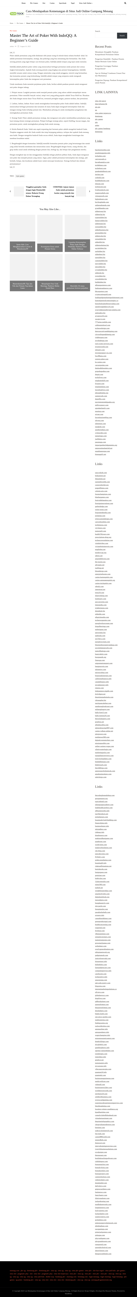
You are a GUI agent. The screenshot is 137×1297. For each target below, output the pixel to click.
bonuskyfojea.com (101, 1168)
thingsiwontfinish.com (103, 1254)
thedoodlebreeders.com (103, 368)
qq (96, 110)
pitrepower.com (100, 734)
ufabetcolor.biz (100, 236)
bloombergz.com (101, 571)
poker (97, 125)
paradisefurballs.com (102, 912)
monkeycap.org (100, 553)
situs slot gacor (100, 101)
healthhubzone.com (102, 181)
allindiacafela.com (101, 725)
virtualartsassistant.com (103, 1118)
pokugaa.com (100, 1235)
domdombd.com (101, 1183)
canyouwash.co (100, 159)
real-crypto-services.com (104, 344)
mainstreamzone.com (103, 940)
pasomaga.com (100, 442)
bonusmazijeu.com (102, 1164)
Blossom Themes (110, 1291)
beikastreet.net (100, 476)
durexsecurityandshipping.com (106, 331)
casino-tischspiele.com (103, 583)
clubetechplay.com (102, 1180)
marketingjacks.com (102, 752)
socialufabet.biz (101, 248)
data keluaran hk (101, 104)
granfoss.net (99, 722)
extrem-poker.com (101, 359)
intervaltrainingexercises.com (105, 1146)
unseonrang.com (101, 980)
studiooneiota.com (101, 1020)
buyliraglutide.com (102, 202)
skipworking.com (101, 596)
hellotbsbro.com (101, 965)
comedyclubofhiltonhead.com (106, 1115)
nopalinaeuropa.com (102, 451)
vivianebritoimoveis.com (104, 546)
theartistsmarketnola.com (104, 697)
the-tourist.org (100, 562)
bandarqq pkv (60, 1277)
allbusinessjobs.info (102, 811)
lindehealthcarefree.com (104, 808)
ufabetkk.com (100, 614)
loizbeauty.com (100, 599)
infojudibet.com (101, 829)
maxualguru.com (101, 900)
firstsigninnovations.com (104, 503)
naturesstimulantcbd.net (103, 448)
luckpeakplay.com (101, 1214)
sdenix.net (98, 556)
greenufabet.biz (100, 233)
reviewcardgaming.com (103, 1100)
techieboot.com (100, 168)
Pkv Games (34, 3)
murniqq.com (71, 1277)
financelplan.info (101, 823)
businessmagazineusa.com (104, 1078)
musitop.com (100, 411)
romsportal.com (101, 1244)
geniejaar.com (100, 875)
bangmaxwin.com (101, 666)
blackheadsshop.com (102, 1106)
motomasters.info (101, 1063)
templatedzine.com (102, 387)
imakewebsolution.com (103, 848)
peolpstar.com (100, 516)
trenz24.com (99, 593)
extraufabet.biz (100, 239)
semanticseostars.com (103, 937)
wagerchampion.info (102, 1035)
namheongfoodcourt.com (104, 706)
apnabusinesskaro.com (103, 774)
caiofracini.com (100, 974)
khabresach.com (101, 765)
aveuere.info (99, 915)
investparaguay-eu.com (103, 353)
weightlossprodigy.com (103, 891)
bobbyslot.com (100, 878)
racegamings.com (101, 1229)
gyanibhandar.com (101, 208)
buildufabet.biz (100, 282)
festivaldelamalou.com (103, 500)
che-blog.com (100, 851)
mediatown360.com (102, 737)
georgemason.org (101, 798)
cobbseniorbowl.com (102, 325)
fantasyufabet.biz (101, 221)
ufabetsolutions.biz (102, 245)
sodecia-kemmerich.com (104, 1131)
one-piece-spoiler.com (103, 1017)
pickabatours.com (101, 817)
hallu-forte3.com (101, 712)
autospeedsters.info (102, 1032)
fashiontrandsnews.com (103, 288)
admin (12, 46)
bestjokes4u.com (101, 869)
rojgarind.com (100, 928)
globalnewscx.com (102, 995)
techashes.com (100, 156)
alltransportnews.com (103, 285)
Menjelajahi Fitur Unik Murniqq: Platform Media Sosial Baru (50, 286)
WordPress (68, 1293)
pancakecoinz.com (102, 854)
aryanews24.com (101, 316)
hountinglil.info (100, 863)
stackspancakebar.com (103, 703)
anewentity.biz (100, 633)
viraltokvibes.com (101, 543)
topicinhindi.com (101, 801)
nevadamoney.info (101, 685)
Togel (73, 3)
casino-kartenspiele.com (104, 577)
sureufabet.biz (100, 257)
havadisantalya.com (102, 162)
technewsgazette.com (103, 620)
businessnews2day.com (103, 1087)
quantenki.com (100, 1075)
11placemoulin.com (102, 881)
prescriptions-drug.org (103, 537)
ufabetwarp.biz (100, 211)
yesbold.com (99, 178)
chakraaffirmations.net (103, 866)
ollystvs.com (99, 992)
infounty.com (100, 350)
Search (97, 31)
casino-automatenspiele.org (105, 580)
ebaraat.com (99, 184)
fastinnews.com (100, 1192)
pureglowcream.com (102, 642)
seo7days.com (100, 639)
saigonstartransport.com (103, 663)
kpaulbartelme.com (102, 1112)
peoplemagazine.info (102, 153)
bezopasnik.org (100, 657)
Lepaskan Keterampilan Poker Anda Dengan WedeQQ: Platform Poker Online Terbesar (77, 245)
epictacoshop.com (101, 672)
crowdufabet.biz (101, 279)
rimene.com (99, 688)
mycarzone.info (100, 1066)
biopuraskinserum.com (103, 676)
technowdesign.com (102, 328)
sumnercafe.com (101, 396)
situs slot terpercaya (61, 1274)
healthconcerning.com (103, 925)
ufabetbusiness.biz (101, 230)
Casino (52, 3)
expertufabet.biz (101, 217)
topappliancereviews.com (104, 756)
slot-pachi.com (100, 906)
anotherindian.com (102, 430)
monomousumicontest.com (105, 1038)
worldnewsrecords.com (103, 1091)
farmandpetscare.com (103, 968)
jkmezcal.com (100, 1143)
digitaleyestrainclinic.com (104, 740)
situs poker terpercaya (103, 113)
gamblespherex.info (102, 1048)
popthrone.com (100, 841)
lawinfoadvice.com (102, 390)
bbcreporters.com (101, 291)
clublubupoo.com (101, 1161)
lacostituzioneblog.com (103, 417)
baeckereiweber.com (102, 150)
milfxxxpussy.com (101, 405)
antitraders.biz (100, 313)
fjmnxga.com (100, 660)
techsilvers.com (100, 377)
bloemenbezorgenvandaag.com (106, 645)
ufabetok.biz (99, 273)
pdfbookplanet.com (102, 1001)
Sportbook (62, 3)
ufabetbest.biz (100, 254)
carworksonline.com (102, 522)
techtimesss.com (101, 525)
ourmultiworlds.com (102, 482)
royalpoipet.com (101, 1152)
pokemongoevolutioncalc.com (106, 1223)
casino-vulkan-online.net (104, 731)
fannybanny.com (101, 1195)
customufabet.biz (101, 261)
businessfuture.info (102, 826)
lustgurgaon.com (101, 872)
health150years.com (102, 534)
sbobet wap (50, 1277)
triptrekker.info (100, 1057)
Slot (44, 3)
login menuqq (94, 1277)
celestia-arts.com (101, 491)
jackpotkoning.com (102, 1201)
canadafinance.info (102, 682)
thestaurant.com (101, 1155)
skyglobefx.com (101, 1044)
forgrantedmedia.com (103, 513)
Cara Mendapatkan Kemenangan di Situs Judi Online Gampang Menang (69, 11)
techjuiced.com (100, 187)
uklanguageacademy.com (104, 805)
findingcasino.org (101, 1023)
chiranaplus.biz (100, 700)
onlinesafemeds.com (102, 205)
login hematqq (117, 1277)
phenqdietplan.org (101, 393)
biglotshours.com (101, 199)
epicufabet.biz (100, 267)
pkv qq (23, 1271)
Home (24, 3)
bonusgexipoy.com (102, 1174)
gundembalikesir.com (103, 171)
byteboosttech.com (102, 190)
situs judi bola (110, 1271)
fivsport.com (99, 384)
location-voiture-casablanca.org (106, 1109)
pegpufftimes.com (101, 488)
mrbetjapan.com (101, 629)
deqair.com (99, 374)
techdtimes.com (101, 165)
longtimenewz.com (102, 1208)
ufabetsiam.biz (100, 224)
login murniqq (105, 1277)
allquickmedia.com (102, 617)
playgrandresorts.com (103, 1241)
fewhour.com (100, 931)
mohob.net (99, 888)
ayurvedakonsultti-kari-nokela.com (107, 310)
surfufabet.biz (100, 251)
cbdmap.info (99, 832)
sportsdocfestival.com (103, 1247)
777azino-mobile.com (103, 322)
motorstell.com (100, 531)
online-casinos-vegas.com (104, 746)
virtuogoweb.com (101, 196)
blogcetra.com (100, 986)
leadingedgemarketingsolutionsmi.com (109, 297)
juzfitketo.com (100, 439)
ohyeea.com (99, 420)
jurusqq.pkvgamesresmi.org (101, 1280)
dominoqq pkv (32, 1271)
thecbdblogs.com (101, 768)
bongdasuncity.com (102, 903)
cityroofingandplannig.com (105, 334)
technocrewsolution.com (104, 540)
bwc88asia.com (100, 356)
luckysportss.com (101, 1211)
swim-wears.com (101, 510)
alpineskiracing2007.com (104, 728)
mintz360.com (100, 885)
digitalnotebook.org (102, 897)
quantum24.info (101, 1072)
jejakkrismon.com (101, 608)
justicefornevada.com (103, 958)
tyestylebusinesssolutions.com (106, 1149)
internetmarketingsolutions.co (106, 989)
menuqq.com (14, 1271)
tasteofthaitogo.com (102, 651)
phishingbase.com (101, 1226)
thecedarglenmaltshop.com (105, 795)
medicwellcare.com (102, 1081)
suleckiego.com (100, 777)
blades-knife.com (101, 1014)
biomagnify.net (100, 454)
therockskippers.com (102, 719)
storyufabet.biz (100, 264)
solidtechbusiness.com (103, 1097)
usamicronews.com (102, 1217)
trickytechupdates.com (103, 759)
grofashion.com (100, 1220)
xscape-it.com (100, 319)
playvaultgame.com (102, 1238)
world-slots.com (101, 845)
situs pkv (88, 1271)
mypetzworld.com (101, 347)
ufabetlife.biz (100, 242)
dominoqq (98, 116)
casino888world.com (102, 1137)
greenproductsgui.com (103, 921)
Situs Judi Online (85, 3)
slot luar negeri (98, 1271)
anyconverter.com (101, 602)
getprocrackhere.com (102, 1189)
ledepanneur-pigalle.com (104, 691)
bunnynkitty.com (101, 654)
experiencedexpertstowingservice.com (109, 1103)
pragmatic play (23, 1274)
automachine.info (101, 1029)
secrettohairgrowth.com (103, 648)
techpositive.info (101, 977)
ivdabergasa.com (101, 337)
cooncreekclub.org (102, 485)
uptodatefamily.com (102, 408)
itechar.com (99, 174)
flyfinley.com (100, 857)
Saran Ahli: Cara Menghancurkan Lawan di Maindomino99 (22, 246)
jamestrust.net (100, 589)
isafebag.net (99, 568)
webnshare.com (100, 946)
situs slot (13, 1274)
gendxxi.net (99, 1060)
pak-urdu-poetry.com (102, 983)
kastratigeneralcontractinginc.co (106, 300)
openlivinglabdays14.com (104, 307)
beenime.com (100, 1127)
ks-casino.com (100, 362)
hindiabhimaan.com (102, 762)
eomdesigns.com (101, 1054)
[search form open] (125, 3)
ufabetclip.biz (100, 214)
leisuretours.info (101, 961)
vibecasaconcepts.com (103, 1069)
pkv (96, 122)
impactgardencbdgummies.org (106, 445)
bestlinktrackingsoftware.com (106, 1158)
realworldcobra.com (102, 1026)
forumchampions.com (103, 494)
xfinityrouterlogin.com (103, 749)
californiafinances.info (103, 679)
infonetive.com (100, 669)
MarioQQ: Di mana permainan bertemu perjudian (77, 287)
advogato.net (99, 565)
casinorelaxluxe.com (102, 1177)
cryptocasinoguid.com (103, 294)
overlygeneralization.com (104, 949)
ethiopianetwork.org (102, 952)
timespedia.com (101, 605)
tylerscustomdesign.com (104, 519)
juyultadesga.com (101, 341)
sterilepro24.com (101, 1094)
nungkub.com (100, 427)
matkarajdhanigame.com (104, 838)
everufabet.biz (100, 276)
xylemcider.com (101, 433)
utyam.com (99, 414)
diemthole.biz (100, 611)
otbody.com (99, 586)
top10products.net (101, 814)
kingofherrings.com (102, 626)
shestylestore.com (101, 1251)
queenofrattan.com (102, 1004)
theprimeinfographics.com (104, 1121)
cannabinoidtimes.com (103, 918)
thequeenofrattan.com (103, 1008)
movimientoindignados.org (105, 402)
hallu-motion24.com (102, 716)
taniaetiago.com (101, 436)
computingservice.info (103, 971)
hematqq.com (83, 1277)
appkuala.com (100, 636)
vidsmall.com (100, 1084)
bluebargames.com (102, 497)
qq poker (19, 1280)
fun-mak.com (100, 1134)
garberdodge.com (101, 506)
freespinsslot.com (101, 909)
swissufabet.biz (100, 227)
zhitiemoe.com (100, 424)
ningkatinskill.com (102, 381)
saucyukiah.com (101, 473)
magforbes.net (100, 549)
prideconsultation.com (103, 860)
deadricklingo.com (102, 1041)
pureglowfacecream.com (104, 623)
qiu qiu (97, 107)
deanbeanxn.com (101, 835)
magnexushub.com (102, 193)
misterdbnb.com (101, 1140)
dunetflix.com (100, 399)
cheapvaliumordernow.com (105, 1124)
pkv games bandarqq (102, 128)
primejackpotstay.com (103, 1232)
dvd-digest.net (100, 694)
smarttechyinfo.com (102, 894)
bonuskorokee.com (102, 1171)
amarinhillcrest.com (102, 559)
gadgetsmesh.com (101, 955)
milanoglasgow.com (102, 709)
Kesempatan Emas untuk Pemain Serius (50, 248)
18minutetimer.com (102, 934)
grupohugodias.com (102, 371)
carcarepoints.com (101, 365)
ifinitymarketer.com (102, 1198)
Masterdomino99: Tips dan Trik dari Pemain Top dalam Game (22, 286)
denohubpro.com (101, 1011)
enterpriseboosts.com (102, 574)
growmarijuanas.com (102, 943)
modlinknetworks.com (103, 1204)
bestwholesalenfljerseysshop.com (107, 304)
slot (31, 1274)
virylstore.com (100, 528)
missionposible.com (102, 743)
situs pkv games (78, 1271)
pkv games (20, 176)
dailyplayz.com (100, 1186)
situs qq (54, 1271)
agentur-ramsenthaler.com (104, 1051)
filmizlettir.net (100, 479)
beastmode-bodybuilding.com (106, 820)
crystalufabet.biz (101, 270)
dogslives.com (100, 998)
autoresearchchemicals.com (105, 771)
